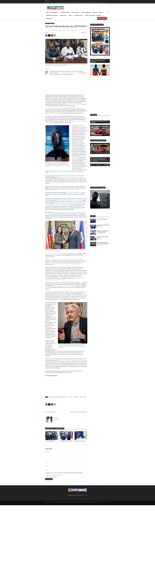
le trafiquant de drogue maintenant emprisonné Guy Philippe (65, 203)
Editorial (95, 12)
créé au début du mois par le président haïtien (68, 73)
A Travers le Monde (64, 12)
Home (47, 12)
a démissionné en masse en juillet (74, 192)
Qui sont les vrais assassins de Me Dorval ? (78, 412)
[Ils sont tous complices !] (51, 435)
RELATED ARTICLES (50, 428)
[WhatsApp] (55, 35)
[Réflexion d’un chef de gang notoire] (93, 238)
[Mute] (106, 152)
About (106, 2)
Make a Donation (102, 18)
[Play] (91, 152)
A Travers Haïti (53, 12)
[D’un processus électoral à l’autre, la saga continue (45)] (93, 244)
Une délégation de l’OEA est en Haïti (66, 441)
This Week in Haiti (78, 15)
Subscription (47, 2)
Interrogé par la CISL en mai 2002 (53, 253)
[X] (49, 35)
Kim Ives (46, 32)
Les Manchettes (51, 21)
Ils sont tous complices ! (49, 441)
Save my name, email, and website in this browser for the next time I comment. (64, 472)
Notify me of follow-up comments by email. (53, 475)
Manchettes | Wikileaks (51, 15)
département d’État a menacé (51, 113)
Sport (70, 15)
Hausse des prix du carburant (79, 441)
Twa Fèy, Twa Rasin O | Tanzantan (93, 15)
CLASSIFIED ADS (78, 2)
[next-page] (48, 443)
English (47, 68)
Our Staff (99, 2)
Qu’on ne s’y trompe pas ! (50, 412)
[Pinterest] (52, 35)
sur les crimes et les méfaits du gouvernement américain (70, 360)
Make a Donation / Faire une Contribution (89, 2)
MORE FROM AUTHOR (59, 428)
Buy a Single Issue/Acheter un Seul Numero (61, 2)
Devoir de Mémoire (85, 12)
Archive (52, 2)
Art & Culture (75, 12)
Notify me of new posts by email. (51, 477)
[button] (108, 12)
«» (72, 177)
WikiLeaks (52, 23)
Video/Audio (49, 18)
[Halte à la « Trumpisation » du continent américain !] (93, 232)
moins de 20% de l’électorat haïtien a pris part (68, 189)
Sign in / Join (47, 0)
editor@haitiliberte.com (80, 495)
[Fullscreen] (108, 152)
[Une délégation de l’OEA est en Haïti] (66, 435)
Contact (102, 2)
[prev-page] (46, 443)
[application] (100, 148)
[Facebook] (46, 35)
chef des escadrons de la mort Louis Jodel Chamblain (67, 203)
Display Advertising (72, 2)
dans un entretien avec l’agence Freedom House (65, 285)
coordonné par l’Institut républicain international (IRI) (69, 200)
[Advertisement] (88, 8)
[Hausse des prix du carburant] (80, 435)
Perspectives (63, 15)
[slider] (107, 165)
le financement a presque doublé (74, 104)
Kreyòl (100, 12)
